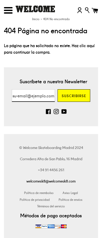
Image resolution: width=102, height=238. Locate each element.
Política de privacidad (35, 199)
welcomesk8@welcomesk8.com (51, 181)
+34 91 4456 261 (51, 169)
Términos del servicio (51, 206)
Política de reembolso (39, 192)
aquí (91, 45)
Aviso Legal (70, 192)
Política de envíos (70, 199)
